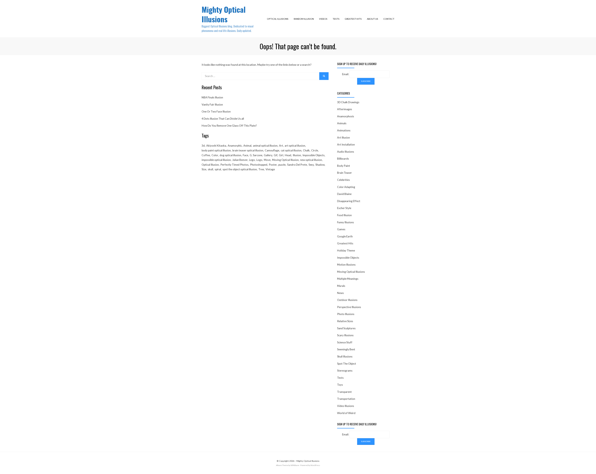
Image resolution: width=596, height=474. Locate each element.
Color (215, 155)
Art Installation (346, 144)
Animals (341, 123)
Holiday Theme (346, 250)
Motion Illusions (346, 264)
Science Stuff (344, 342)
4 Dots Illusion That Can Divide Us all (223, 118)
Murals (341, 285)
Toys (340, 384)
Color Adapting (346, 187)
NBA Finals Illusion (212, 97)
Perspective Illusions (349, 307)
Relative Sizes (345, 321)
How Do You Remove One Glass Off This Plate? (229, 125)
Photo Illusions (345, 314)
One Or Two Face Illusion (216, 111)
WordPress (315, 465)
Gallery (268, 155)
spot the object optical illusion (240, 169)
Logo (259, 159)
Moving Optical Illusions (351, 271)
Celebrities (343, 179)
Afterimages (344, 109)
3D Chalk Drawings (348, 102)
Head (288, 155)
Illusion (297, 155)
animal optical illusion (265, 145)
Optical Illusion (210, 164)
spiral (218, 169)
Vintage (270, 169)
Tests (336, 19)
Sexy (311, 164)
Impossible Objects (314, 155)
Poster (273, 164)
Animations (343, 130)
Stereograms (344, 370)
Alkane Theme (282, 465)
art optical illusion (295, 145)
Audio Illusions (345, 151)
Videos (323, 19)
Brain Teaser (344, 172)
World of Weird (346, 413)
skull (210, 169)
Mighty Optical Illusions (224, 14)
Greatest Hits (353, 19)
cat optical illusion (291, 150)
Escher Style (344, 208)
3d (203, 145)
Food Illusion (344, 215)
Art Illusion (343, 137)
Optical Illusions (277, 19)
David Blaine (344, 194)
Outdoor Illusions (347, 300)
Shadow (320, 164)
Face (245, 155)
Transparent (344, 391)
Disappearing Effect (348, 201)
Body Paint (343, 165)
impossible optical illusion (216, 159)
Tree (261, 169)
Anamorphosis (345, 116)
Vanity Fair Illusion (212, 104)
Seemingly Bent (346, 349)
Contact (388, 19)
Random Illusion (304, 19)
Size (204, 169)
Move (267, 159)
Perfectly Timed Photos (234, 164)
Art (281, 145)
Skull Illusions (344, 356)
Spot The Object (346, 363)
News (340, 293)
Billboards (343, 158)
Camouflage (272, 150)
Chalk (306, 150)
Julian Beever (240, 159)
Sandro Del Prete (297, 164)
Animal (247, 145)
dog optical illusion (230, 155)
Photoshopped (258, 164)
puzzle (282, 164)
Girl (281, 155)
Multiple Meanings (347, 278)
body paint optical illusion (216, 150)
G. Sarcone (256, 155)
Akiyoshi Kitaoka (216, 145)
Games (341, 229)
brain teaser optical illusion (247, 150)
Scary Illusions (345, 335)
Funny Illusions (345, 222)
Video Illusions (345, 406)
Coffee (206, 155)
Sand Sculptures (346, 328)
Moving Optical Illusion (285, 159)
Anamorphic (235, 145)
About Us (372, 19)
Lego (252, 159)
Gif (275, 155)
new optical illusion (311, 159)
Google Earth (345, 236)
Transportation (346, 398)
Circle (314, 150)
